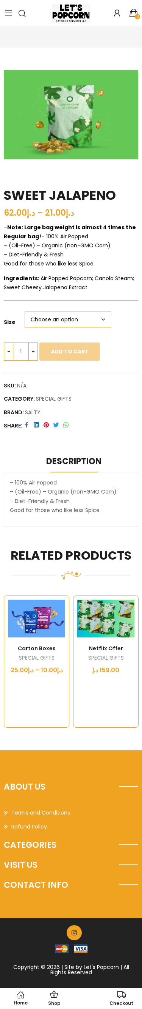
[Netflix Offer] (105, 619)
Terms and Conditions (40, 812)
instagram (74, 932)
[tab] (74, 462)
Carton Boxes (37, 648)
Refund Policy (29, 826)
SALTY (33, 412)
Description (73, 461)
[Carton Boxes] (36, 619)
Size (10, 322)
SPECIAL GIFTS (54, 399)
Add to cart (70, 351)
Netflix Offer (106, 648)
